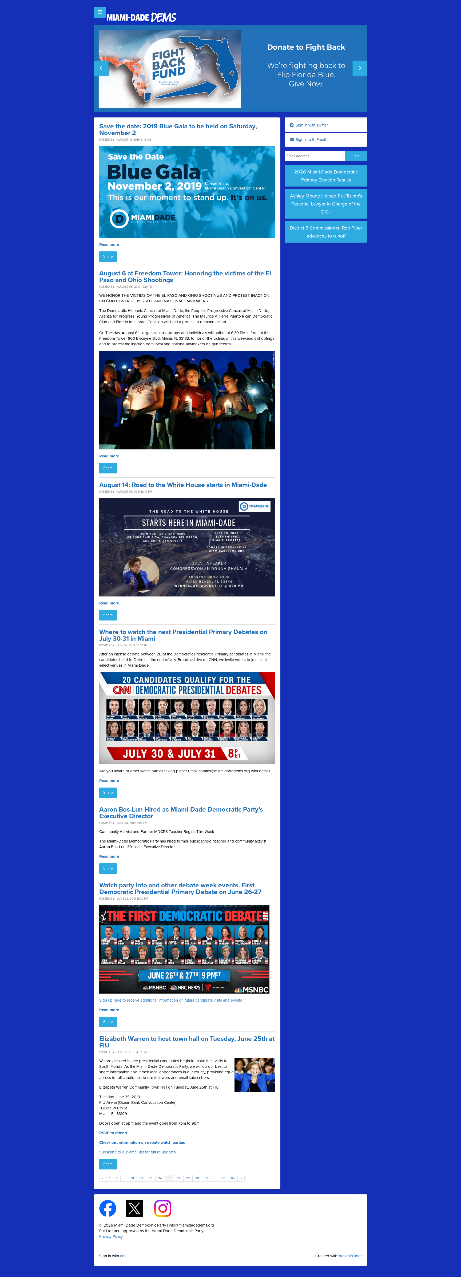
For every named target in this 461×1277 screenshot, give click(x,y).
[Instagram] (167, 1208)
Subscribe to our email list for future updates (137, 1152)
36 (179, 1178)
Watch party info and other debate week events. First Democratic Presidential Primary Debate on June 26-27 (180, 888)
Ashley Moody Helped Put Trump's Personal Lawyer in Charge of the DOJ (326, 204)
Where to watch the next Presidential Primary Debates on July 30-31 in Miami (183, 635)
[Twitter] (139, 1208)
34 (160, 1178)
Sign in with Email (310, 139)
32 (141, 1178)
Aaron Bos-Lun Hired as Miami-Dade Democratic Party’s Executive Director (181, 813)
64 (233, 1178)
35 (169, 1178)
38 (197, 1178)
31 (132, 1178)
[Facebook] (112, 1208)
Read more (109, 244)
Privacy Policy (111, 1236)
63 (223, 1178)
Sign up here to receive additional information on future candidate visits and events (170, 1000)
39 (206, 1178)
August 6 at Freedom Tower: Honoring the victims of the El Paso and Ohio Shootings (185, 277)
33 (151, 1178)
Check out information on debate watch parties (142, 1142)
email (124, 1256)
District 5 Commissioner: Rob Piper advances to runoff (326, 232)
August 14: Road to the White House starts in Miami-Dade (183, 485)
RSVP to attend (113, 1132)
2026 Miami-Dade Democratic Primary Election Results (326, 176)
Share (108, 256)
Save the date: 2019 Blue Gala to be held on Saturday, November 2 (178, 129)
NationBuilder (350, 1256)
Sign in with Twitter (311, 125)
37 (188, 1178)
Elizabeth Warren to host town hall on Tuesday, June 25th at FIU (187, 1042)
